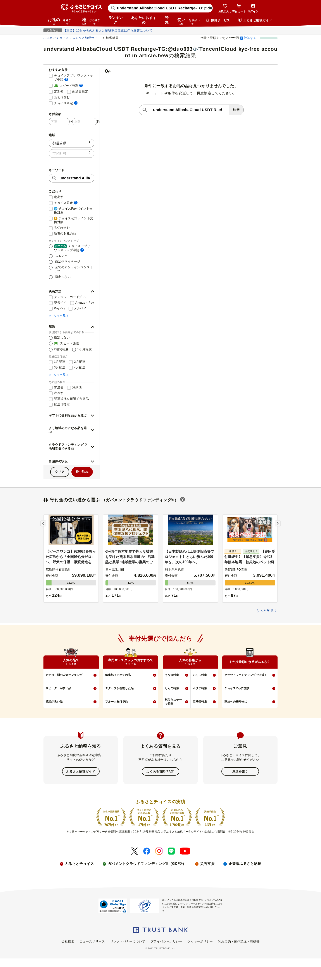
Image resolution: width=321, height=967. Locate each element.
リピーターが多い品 (58, 688)
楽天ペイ (60, 302)
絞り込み (82, 471)
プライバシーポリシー (166, 941)
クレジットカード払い (70, 297)
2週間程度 (61, 349)
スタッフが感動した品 (119, 688)
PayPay (59, 308)
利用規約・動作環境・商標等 (238, 941)
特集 (167, 20)
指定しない (62, 277)
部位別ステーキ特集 (173, 701)
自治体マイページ (67, 261)
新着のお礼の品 (65, 233)
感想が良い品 (54, 701)
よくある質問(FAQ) (160, 771)
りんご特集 (172, 688)
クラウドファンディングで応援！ (245, 674)
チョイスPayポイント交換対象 (73, 210)
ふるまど (61, 256)
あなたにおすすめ (144, 20)
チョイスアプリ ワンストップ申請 (74, 77)
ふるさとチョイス (79, 863)
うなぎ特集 (172, 674)
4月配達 (79, 367)
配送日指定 (80, 91)
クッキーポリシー (200, 941)
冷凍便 (59, 393)
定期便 (59, 91)
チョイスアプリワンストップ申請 (72, 248)
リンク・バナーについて (127, 941)
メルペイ (80, 308)
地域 (91, 21)
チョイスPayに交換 (236, 688)
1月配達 (59, 361)
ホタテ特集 (200, 688)
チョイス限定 (66, 103)
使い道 (187, 21)
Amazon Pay (84, 302)
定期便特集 (200, 701)
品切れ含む (62, 97)
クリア (60, 471)
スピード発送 (68, 85)
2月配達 (79, 361)
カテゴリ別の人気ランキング (64, 674)
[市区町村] (71, 153)
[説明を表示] (66, 79)
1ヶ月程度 (84, 349)
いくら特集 (200, 674)
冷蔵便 (77, 387)
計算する (250, 38)
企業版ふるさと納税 (245, 863)
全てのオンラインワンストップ (73, 269)
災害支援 (207, 863)
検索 (236, 110)
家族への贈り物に (235, 701)
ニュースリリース (92, 941)
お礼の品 (59, 21)
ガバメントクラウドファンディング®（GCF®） (147, 863)
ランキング (116, 20)
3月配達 (59, 367)
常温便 (59, 387)
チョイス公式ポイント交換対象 (73, 220)
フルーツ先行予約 (116, 701)
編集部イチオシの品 (118, 674)
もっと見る (61, 315)
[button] (71, 291)
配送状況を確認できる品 (71, 398)
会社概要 (68, 941)
